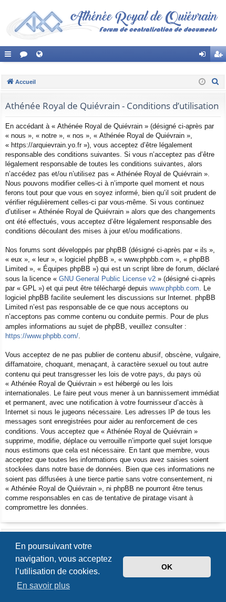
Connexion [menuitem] (204, 56)
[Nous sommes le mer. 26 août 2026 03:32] (202, 82)
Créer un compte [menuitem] (220, 56)
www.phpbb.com (174, 288)
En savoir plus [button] (43, 585)
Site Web (41, 56)
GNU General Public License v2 (107, 279)
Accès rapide (10, 56)
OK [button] (166, 567)
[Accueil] (113, 23)
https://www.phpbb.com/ (41, 336)
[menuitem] (215, 82)
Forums (26, 56)
